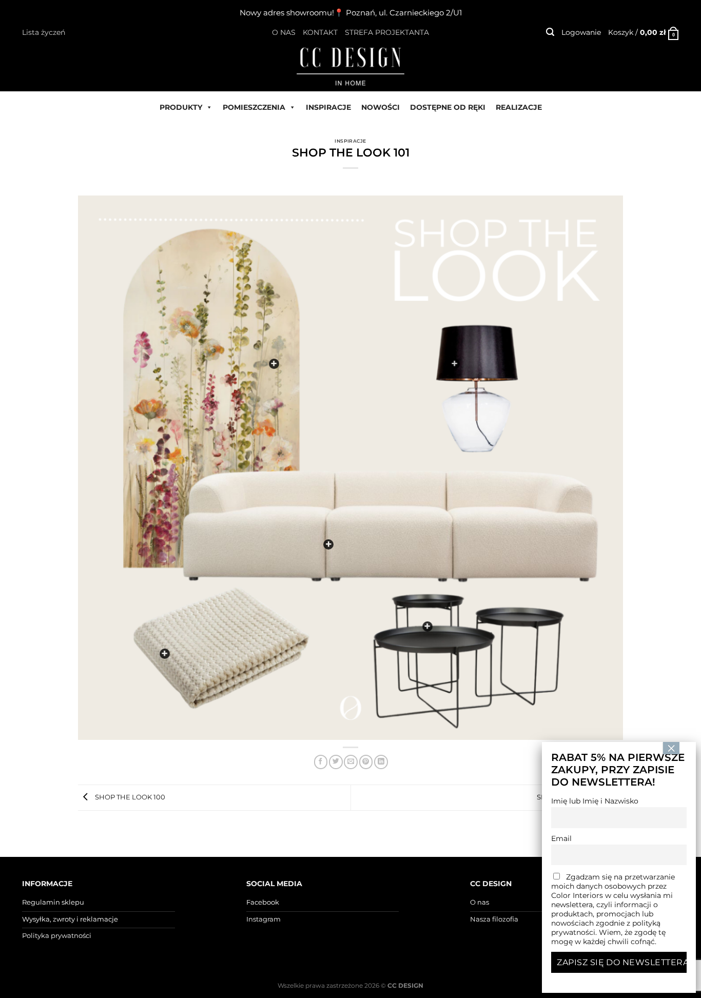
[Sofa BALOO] (328, 544)
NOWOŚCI (380, 107)
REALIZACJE (519, 107)
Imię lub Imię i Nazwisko (594, 801)
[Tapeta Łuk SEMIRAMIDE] (274, 364)
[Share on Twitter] (336, 762)
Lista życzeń (43, 32)
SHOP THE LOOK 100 (129, 797)
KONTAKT (320, 32)
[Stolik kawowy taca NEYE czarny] (427, 626)
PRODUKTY (181, 107)
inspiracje (350, 141)
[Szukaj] (550, 32)
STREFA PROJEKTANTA (387, 32)
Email (561, 838)
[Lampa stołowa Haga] (455, 364)
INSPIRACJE (328, 107)
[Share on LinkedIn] (381, 762)
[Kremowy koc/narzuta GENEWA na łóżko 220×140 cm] (165, 654)
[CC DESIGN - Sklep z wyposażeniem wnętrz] (350, 66)
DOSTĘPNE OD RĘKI (447, 107)
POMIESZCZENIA (254, 107)
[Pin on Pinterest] (366, 762)
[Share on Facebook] (321, 762)
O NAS (284, 32)
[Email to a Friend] (351, 762)
